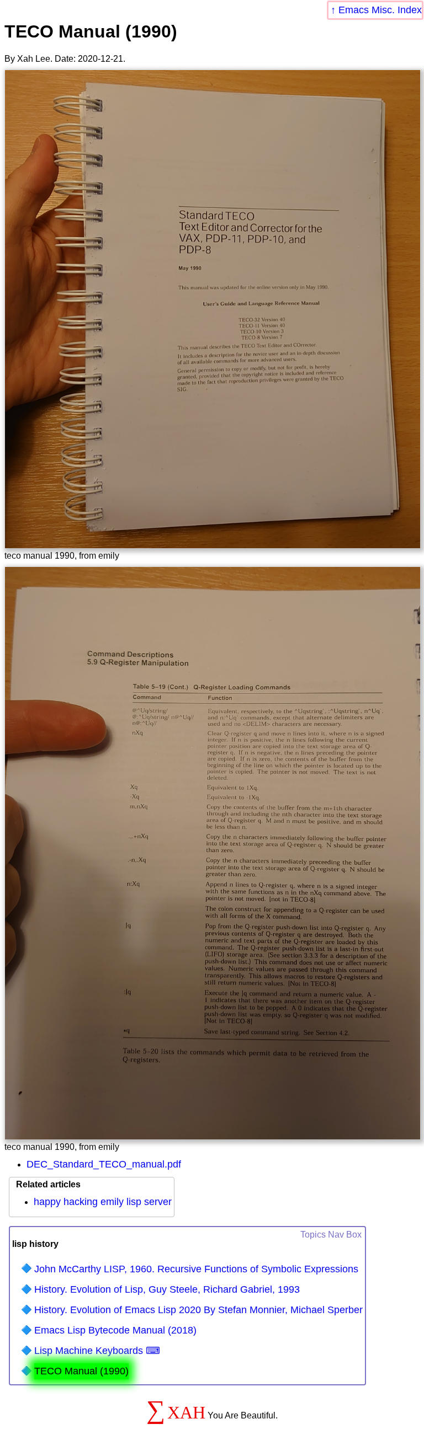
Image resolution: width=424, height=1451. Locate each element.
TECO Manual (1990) (81, 1371)
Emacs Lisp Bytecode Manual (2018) (115, 1330)
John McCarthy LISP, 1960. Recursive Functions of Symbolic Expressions (196, 1269)
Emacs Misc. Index (380, 9)
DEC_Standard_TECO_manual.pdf (103, 1164)
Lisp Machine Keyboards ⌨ (97, 1350)
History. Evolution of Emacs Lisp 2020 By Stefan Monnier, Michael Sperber (198, 1309)
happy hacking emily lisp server (103, 1201)
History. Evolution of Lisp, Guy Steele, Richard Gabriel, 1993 (167, 1289)
